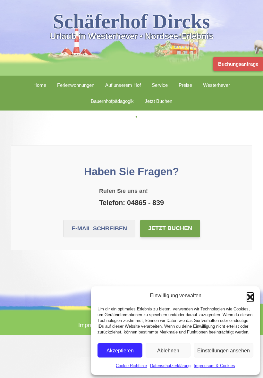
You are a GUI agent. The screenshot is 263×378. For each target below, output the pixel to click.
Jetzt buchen (170, 228)
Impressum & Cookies (214, 365)
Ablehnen (168, 350)
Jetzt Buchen (158, 101)
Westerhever (216, 85)
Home (39, 85)
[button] (250, 295)
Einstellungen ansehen (223, 350)
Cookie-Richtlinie (131, 365)
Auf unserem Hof (123, 85)
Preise (185, 85)
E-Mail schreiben (99, 228)
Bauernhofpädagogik (112, 101)
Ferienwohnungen (75, 85)
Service (160, 85)
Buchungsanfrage (237, 64)
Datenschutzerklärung (170, 365)
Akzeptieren (120, 350)
